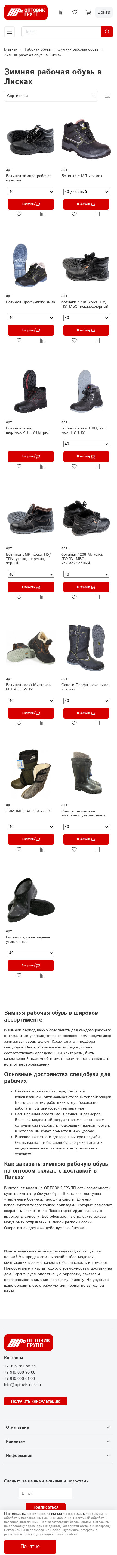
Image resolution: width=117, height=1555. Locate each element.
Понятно (30, 1546)
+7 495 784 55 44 (20, 1366)
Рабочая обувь (38, 49)
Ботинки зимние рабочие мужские (29, 178)
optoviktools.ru (38, 1514)
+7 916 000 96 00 (19, 1372)
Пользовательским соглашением (66, 1522)
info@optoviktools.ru (22, 1385)
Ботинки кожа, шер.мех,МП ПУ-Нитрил (28, 430)
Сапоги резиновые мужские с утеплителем (83, 813)
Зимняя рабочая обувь (78, 49)
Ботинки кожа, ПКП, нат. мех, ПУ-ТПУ (83, 430)
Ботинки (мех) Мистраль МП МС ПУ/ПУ (28, 687)
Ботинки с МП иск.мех (81, 176)
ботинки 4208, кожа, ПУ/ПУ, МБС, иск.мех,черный (84, 304)
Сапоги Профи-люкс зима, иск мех (85, 687)
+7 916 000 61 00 (19, 1379)
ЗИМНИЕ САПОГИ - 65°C (28, 811)
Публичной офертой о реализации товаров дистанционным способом (50, 1532)
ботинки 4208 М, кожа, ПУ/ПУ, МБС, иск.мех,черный (82, 559)
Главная (10, 49)
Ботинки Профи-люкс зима (30, 302)
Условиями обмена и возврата (85, 1526)
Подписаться (45, 1507)
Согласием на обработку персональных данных (56, 1524)
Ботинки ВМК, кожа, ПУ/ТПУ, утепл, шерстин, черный (28, 559)
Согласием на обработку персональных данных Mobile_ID (55, 1516)
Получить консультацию (35, 1401)
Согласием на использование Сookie (32, 1530)
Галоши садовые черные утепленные (28, 939)
